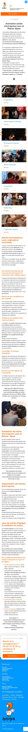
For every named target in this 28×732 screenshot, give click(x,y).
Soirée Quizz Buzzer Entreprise (13, 599)
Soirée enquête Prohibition (12, 121)
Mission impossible (10, 165)
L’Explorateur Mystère (11, 229)
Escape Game (8, 100)
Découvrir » (6, 102)
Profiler (6, 584)
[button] (26, 2)
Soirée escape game (10, 609)
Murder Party (8, 208)
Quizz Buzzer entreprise (11, 143)
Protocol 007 (8, 186)
